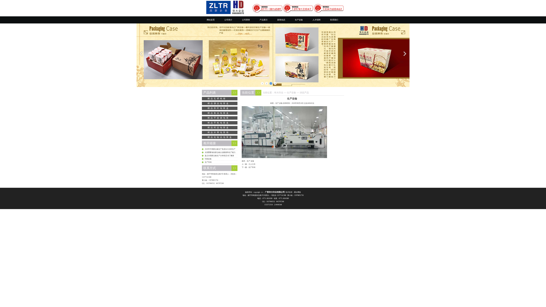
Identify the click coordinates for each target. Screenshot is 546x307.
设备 (252, 161)
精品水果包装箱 (218, 132)
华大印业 (278, 92)
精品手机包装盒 (218, 123)
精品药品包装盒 (218, 127)
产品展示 (264, 20)
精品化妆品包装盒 (220, 137)
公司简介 (228, 20)
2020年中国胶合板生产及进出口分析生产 (220, 149)
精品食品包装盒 (218, 113)
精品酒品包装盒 (218, 103)
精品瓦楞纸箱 (217, 99)
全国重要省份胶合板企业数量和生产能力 (220, 152)
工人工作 (252, 164)
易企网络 (297, 192)
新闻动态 (281, 20)
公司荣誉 (246, 20)
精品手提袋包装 (218, 118)
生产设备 (299, 20)
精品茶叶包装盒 (218, 108)
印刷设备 (208, 159)
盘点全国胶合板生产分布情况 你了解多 (219, 156)
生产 (248, 161)
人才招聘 (316, 20)
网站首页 (211, 20)
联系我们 (334, 20)
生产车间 (252, 167)
